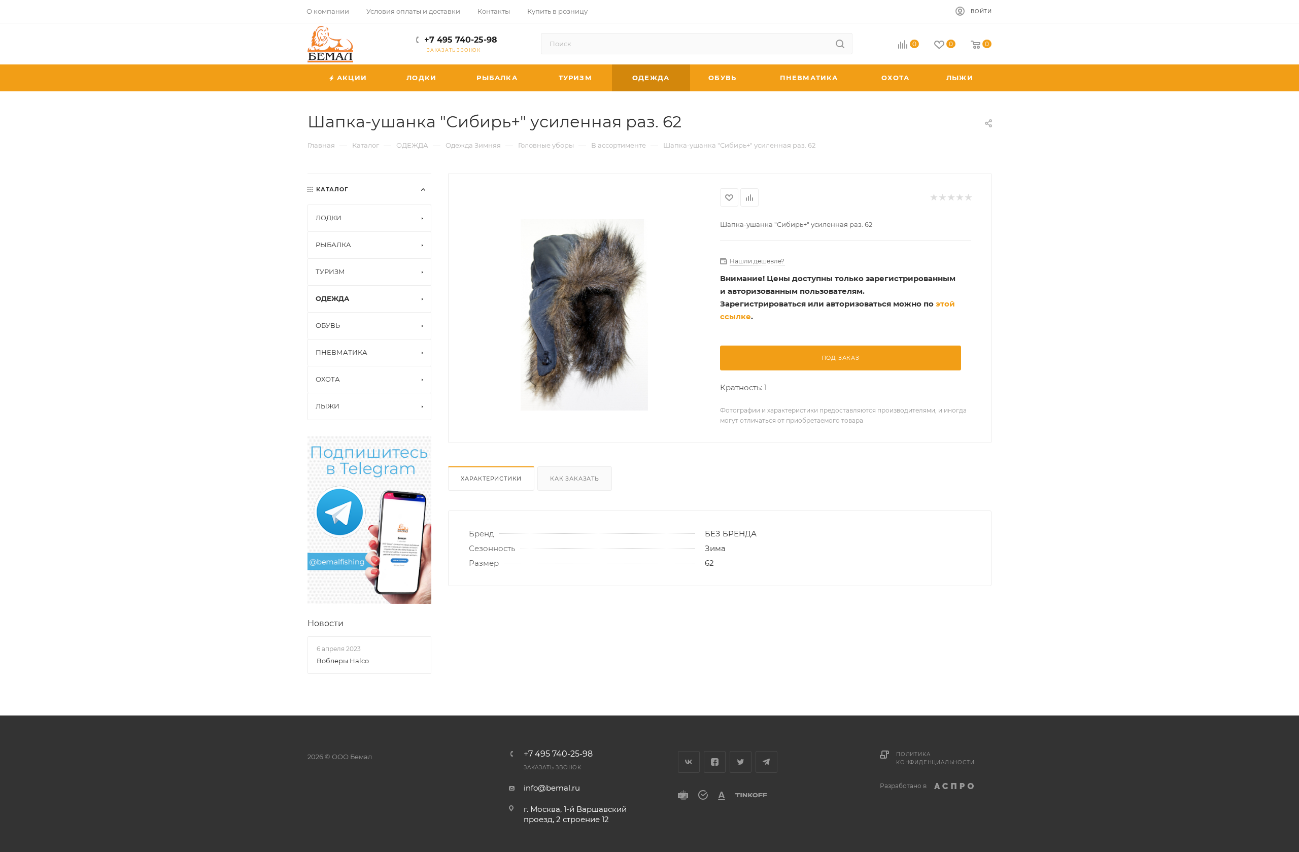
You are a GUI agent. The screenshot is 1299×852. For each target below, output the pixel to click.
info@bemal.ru (552, 788)
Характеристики (491, 478)
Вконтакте (689, 762)
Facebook (715, 762)
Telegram (766, 762)
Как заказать (574, 478)
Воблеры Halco (343, 661)
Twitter (740, 762)
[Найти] (840, 43)
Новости (325, 623)
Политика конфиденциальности (935, 758)
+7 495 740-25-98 (460, 40)
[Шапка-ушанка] (584, 315)
